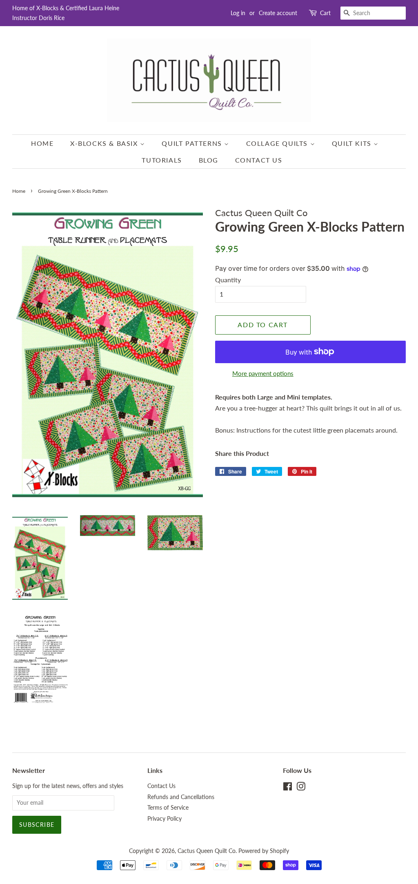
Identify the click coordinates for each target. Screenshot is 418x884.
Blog (208, 160)
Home (42, 143)
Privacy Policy (164, 818)
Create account (278, 12)
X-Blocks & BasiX (105, 143)
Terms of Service (168, 807)
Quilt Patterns (193, 143)
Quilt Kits (353, 143)
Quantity (228, 280)
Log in (238, 12)
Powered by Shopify (263, 851)
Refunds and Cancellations (180, 797)
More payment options (262, 373)
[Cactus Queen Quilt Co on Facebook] (287, 788)
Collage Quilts (278, 143)
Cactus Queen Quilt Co (207, 851)
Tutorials (162, 160)
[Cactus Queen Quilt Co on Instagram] (300, 788)
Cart (325, 12)
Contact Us (258, 160)
